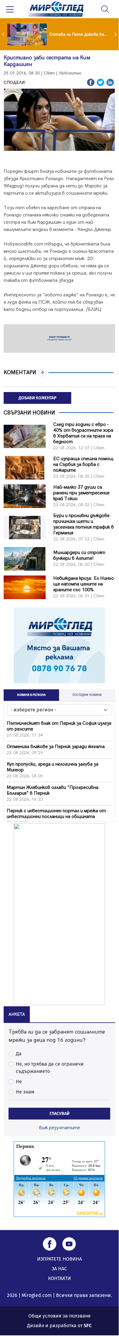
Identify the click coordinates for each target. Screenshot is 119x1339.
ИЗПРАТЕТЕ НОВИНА (59, 1259)
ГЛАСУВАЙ (59, 1113)
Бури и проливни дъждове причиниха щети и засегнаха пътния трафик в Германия (83, 524)
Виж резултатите (59, 1128)
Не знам (25, 1092)
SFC (88, 1325)
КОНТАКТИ (59, 1278)
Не (19, 1081)
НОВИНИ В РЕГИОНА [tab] (31, 695)
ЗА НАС (59, 1268)
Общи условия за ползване (59, 1316)
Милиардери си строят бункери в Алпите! (79, 555)
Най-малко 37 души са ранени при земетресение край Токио (81, 493)
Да (19, 1054)
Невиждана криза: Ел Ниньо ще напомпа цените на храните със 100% (83, 584)
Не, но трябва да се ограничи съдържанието (50, 1067)
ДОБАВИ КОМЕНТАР (37, 398)
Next (116, 34)
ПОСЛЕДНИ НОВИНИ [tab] (87, 695)
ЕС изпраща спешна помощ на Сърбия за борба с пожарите (83, 464)
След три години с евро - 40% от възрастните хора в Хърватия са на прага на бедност (83, 433)
